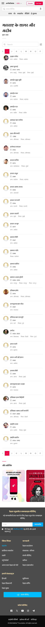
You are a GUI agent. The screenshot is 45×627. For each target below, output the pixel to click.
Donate (30, 3)
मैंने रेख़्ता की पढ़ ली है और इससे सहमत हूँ (20, 530)
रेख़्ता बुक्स (5, 588)
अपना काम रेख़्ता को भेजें (10, 565)
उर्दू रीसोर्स (5, 560)
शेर (15, 13)
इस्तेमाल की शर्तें (24, 619)
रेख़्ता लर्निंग (26, 583)
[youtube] (22, 610)
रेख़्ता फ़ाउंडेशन (27, 546)
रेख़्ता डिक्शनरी (7, 583)
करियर (24, 560)
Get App (38, 3)
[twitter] (17, 610)
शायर (10, 13)
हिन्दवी (4, 578)
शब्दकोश (20, 13)
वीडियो (27, 13)
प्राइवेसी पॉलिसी (13, 619)
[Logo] (10, 3)
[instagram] (28, 610)
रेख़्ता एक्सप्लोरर (27, 565)
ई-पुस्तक (34, 13)
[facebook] (11, 610)
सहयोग (4, 546)
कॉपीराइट (34, 619)
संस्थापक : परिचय (28, 550)
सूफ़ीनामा (25, 578)
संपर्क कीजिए (26, 555)
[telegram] (33, 610)
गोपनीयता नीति (18, 529)
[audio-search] (40, 9)
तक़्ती (3, 555)
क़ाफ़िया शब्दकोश (7, 550)
